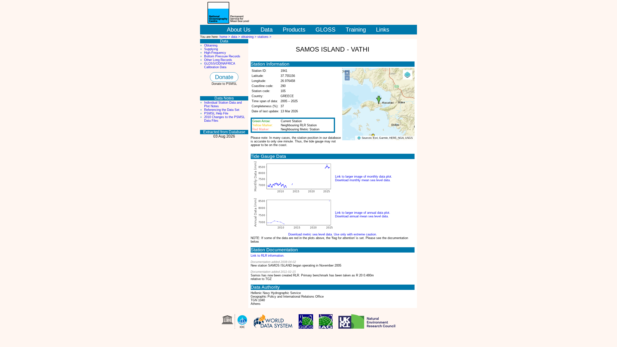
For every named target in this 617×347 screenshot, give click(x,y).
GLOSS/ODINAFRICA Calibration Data (219, 65)
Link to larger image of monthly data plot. (363, 176)
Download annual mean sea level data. (362, 216)
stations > (264, 37)
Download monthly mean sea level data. (363, 180)
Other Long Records (218, 60)
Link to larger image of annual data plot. (362, 212)
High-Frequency (215, 52)
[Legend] (407, 74)
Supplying (211, 49)
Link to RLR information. (267, 255)
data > (236, 37)
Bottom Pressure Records (222, 56)
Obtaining (210, 45)
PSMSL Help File (216, 113)
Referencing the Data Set (221, 110)
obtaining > (249, 37)
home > (225, 37)
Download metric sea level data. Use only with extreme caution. (332, 234)
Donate (224, 77)
